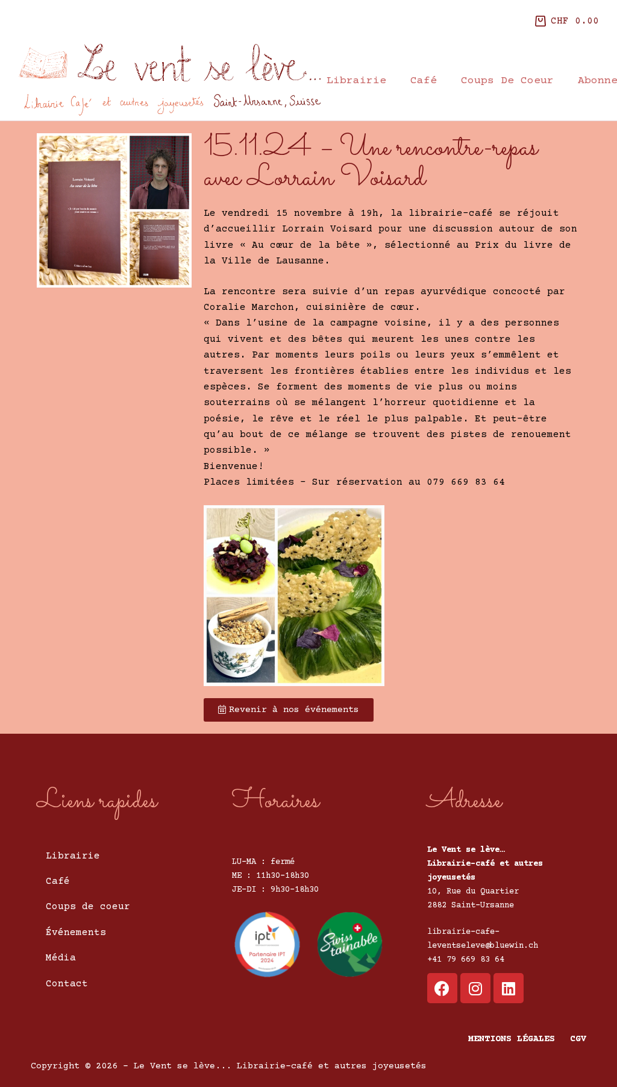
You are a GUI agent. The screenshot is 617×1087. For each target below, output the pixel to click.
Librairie (356, 81)
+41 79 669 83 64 (465, 960)
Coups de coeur (507, 81)
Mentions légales (511, 1039)
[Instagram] (475, 988)
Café (423, 81)
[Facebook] (442, 988)
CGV (578, 1039)
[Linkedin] (508, 988)
